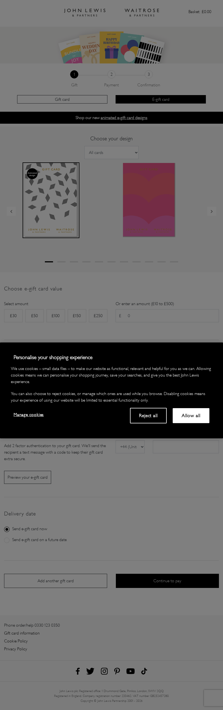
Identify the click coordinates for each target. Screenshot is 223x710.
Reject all (148, 415)
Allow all (191, 415)
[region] (111, 390)
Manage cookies (29, 414)
